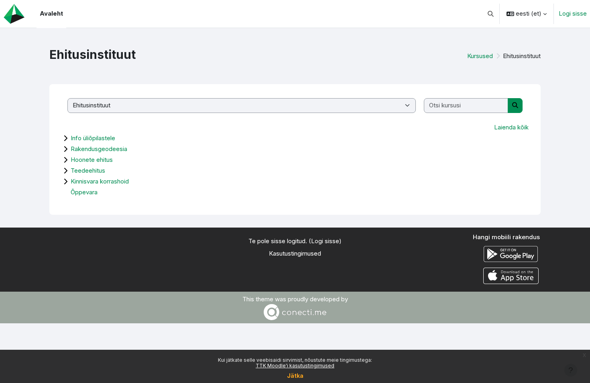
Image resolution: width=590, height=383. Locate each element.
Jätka (295, 375)
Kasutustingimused (295, 253)
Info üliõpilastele (93, 138)
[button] (491, 14)
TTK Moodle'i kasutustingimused (295, 366)
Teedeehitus (88, 170)
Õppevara (84, 192)
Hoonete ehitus (92, 159)
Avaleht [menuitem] (51, 13)
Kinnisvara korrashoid (100, 181)
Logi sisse (573, 13)
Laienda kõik (511, 127)
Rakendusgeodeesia (99, 149)
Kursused (480, 56)
